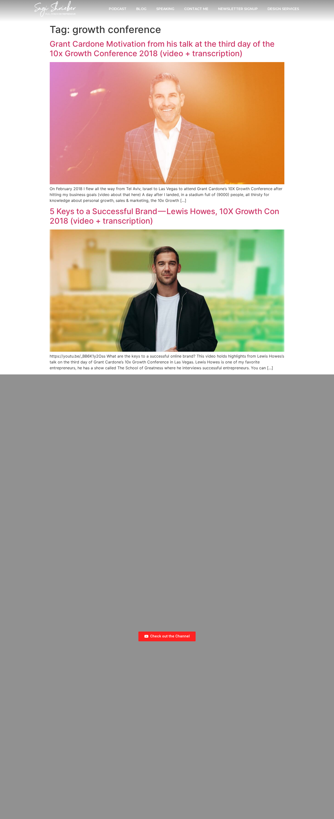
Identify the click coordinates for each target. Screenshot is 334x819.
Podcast (117, 9)
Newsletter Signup (238, 9)
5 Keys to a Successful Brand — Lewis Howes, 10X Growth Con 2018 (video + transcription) (164, 216)
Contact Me (196, 9)
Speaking (165, 9)
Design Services (283, 9)
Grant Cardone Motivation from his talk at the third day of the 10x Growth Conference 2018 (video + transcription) (162, 48)
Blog (141, 9)
